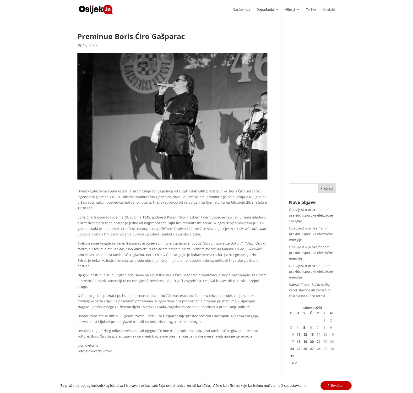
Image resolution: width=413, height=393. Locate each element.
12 (305, 334)
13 (312, 334)
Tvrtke (311, 10)
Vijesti (290, 10)
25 (298, 348)
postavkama (296, 385)
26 (305, 348)
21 (319, 341)
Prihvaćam (336, 385)
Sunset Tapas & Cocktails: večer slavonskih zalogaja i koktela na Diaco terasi (310, 290)
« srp (293, 362)
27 (312, 348)
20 (312, 341)
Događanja (265, 10)
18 (298, 341)
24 (292, 348)
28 (319, 348)
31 (292, 356)
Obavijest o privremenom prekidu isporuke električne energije (311, 215)
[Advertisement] (312, 104)
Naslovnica (241, 10)
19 (305, 341)
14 (319, 334)
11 (298, 334)
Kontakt (329, 10)
